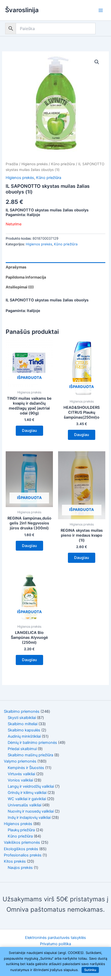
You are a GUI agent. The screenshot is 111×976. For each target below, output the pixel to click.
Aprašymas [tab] (16, 267)
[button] (96, 62)
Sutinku (90, 970)
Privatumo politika (55, 944)
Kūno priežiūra (63, 164)
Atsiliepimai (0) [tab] (20, 287)
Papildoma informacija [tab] (26, 277)
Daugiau (29, 430)
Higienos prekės (34, 164)
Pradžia (12, 164)
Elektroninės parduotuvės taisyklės (55, 937)
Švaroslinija (22, 10)
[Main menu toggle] (101, 10)
